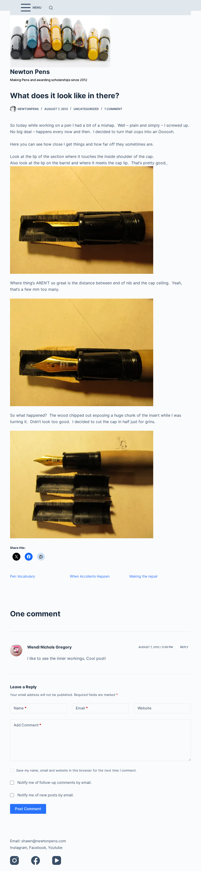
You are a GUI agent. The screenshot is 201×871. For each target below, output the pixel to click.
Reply (184, 647)
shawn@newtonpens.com (43, 841)
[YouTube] (56, 860)
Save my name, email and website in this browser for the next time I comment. (76, 770)
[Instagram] (14, 860)
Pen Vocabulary (22, 576)
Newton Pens (30, 71)
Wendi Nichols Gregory (49, 647)
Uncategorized (86, 109)
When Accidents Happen (90, 576)
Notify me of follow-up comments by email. (54, 782)
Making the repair (143, 576)
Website (144, 708)
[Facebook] (35, 860)
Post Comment (28, 808)
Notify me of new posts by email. (45, 795)
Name (20, 708)
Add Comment (27, 725)
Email (82, 708)
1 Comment (113, 109)
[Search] (51, 8)
